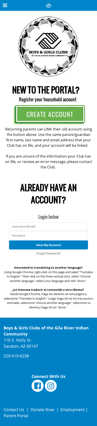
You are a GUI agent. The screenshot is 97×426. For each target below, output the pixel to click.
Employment (72, 409)
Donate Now (42, 409)
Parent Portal (16, 415)
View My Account (48, 245)
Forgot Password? (49, 253)
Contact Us (14, 409)
